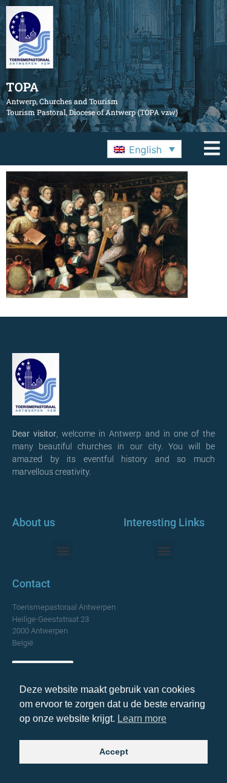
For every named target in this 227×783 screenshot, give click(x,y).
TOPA (22, 86)
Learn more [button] (141, 718)
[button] (144, 149)
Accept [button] (113, 751)
